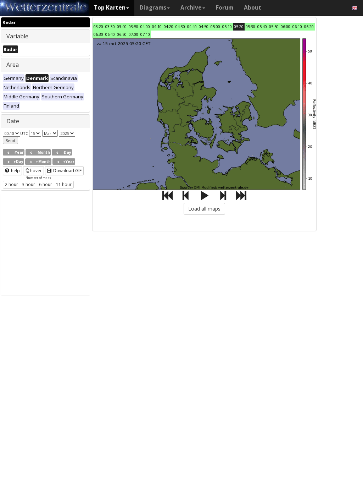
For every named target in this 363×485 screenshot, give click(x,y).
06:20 (309, 26)
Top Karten (109, 7)
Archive (191, 7)
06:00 (285, 26)
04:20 (168, 26)
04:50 (203, 26)
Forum (224, 7)
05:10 (227, 26)
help (15, 171)
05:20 (239, 26)
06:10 (297, 26)
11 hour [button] (64, 184)
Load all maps (204, 208)
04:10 (157, 26)
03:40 (122, 26)
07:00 (133, 34)
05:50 (274, 26)
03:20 (98, 26)
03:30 (110, 26)
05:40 (262, 26)
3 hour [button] (28, 184)
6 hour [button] (45, 184)
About (252, 7)
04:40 (192, 26)
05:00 (215, 26)
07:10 (145, 34)
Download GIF (67, 171)
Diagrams (153, 7)
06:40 (110, 34)
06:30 (98, 34)
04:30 (180, 26)
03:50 (133, 26)
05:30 (250, 26)
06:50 (122, 34)
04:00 (145, 26)
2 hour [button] (11, 184)
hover (36, 171)
